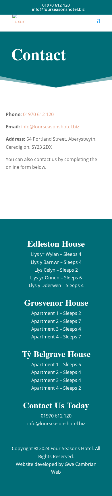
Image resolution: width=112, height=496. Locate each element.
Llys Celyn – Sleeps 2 (56, 270)
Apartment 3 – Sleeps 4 (56, 329)
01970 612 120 (38, 114)
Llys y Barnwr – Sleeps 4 (56, 262)
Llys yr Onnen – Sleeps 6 (56, 278)
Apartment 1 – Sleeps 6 (56, 364)
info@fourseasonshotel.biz (50, 126)
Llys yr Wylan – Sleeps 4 (56, 254)
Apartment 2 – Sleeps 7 (56, 321)
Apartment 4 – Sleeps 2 (56, 388)
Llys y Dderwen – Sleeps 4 (56, 285)
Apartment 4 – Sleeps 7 (56, 337)
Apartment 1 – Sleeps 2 (56, 313)
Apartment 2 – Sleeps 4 (56, 372)
